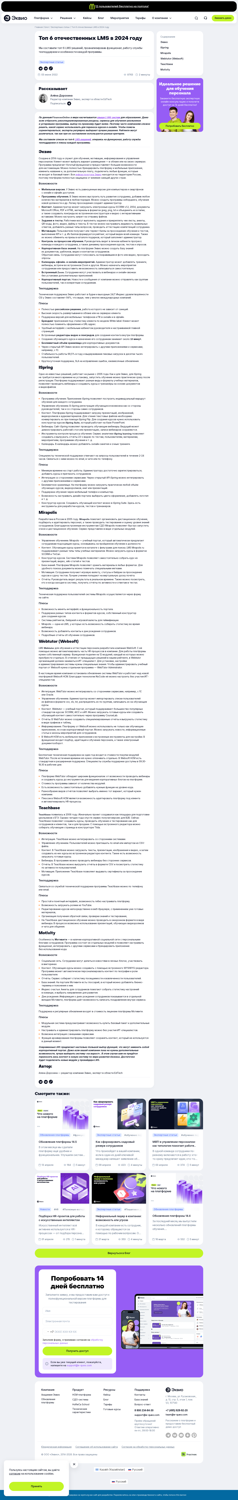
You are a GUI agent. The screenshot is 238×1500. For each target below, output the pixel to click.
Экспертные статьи (60, 27)
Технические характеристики (81, 1411)
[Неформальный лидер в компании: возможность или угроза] (119, 1209)
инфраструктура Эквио (88, 174)
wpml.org (85, 1495)
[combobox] (48, 1331)
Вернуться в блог (119, 1253)
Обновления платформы (48, 1401)
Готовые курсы (112, 1409)
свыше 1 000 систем (108, 117)
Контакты (140, 1394)
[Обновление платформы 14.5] (62, 1134)
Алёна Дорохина (61, 95)
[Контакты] (205, 18)
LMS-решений (83, 139)
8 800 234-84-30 (144, 1410)
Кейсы (106, 1394)
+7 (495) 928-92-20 (177, 1410)
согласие (14, 1473)
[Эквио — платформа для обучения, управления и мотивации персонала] (181, 1389)
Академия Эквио (50, 1394)
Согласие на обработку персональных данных (148, 1447)
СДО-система (80, 1399)
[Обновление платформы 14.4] (176, 1209)
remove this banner (177, 1495)
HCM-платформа (81, 1394)
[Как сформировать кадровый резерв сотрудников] (119, 1134)
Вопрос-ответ (143, 1404)
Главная (39, 27)
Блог (47, 27)
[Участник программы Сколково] (189, 1454)
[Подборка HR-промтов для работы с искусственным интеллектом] (62, 1209)
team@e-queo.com (176, 1414)
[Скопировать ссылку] (41, 68)
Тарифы (107, 1404)
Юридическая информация (56, 1447)
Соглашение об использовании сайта (96, 1447)
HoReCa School (80, 1404)
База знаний (141, 1399)
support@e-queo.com (79, 1365)
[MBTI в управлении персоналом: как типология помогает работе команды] (176, 1134)
